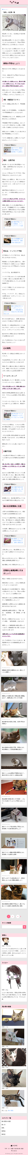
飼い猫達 (10, 1110)
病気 (3, 1128)
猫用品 (3, 1131)
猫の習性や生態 (6, 1121)
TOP (6, 1148)
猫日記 (3, 1134)
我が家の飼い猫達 (18, 1148)
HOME (14, 1146)
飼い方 (3, 1124)
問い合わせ (14, 1150)
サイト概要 (11, 1148)
